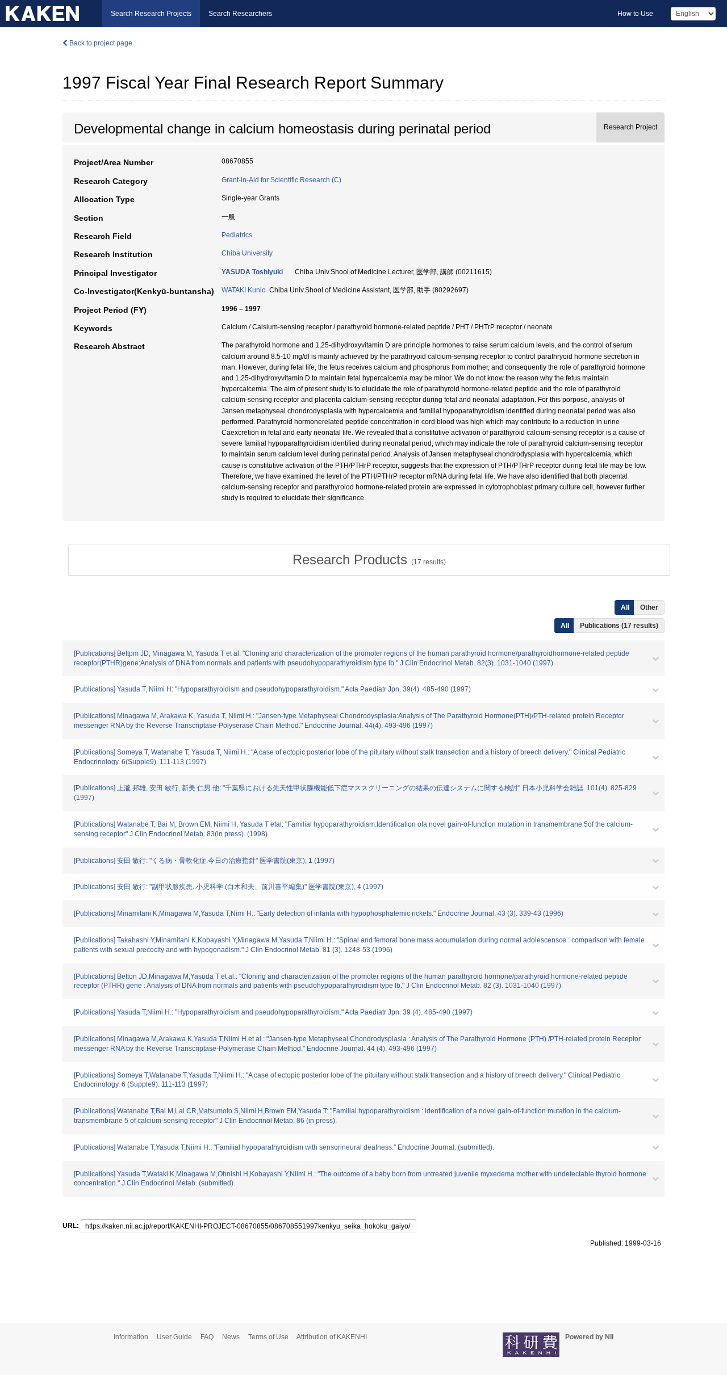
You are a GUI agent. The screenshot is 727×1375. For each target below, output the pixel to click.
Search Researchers (240, 14)
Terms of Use (268, 1337)
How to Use (635, 14)
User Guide (174, 1337)
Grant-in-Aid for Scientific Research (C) (281, 180)
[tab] (369, 560)
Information (131, 1337)
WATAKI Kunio (244, 290)
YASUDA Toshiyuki (252, 272)
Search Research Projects (151, 14)
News (231, 1337)
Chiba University (247, 253)
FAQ (207, 1337)
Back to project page (100, 43)
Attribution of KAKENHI (331, 1337)
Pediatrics (237, 235)
